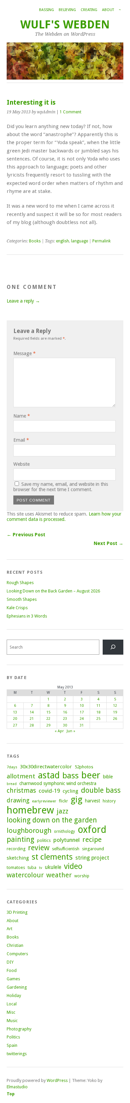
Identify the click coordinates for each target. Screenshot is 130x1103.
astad (49, 775)
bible (108, 776)
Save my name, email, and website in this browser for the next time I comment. (60, 486)
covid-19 (49, 790)
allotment (21, 776)
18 (98, 712)
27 (15, 725)
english (62, 241)
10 (82, 705)
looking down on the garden (52, 820)
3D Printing (17, 912)
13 (15, 712)
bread (12, 784)
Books (35, 241)
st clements (52, 857)
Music (12, 1020)
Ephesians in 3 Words (27, 616)
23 (65, 718)
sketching (18, 858)
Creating (89, 10)
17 (82, 712)
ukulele (53, 867)
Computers (17, 953)
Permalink (101, 241)
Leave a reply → (23, 301)
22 (48, 718)
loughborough (29, 830)
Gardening (17, 987)
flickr (63, 801)
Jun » (71, 731)
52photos (84, 766)
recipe (92, 840)
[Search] (113, 647)
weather (59, 875)
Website (21, 464)
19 (115, 712)
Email (21, 440)
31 (82, 725)
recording (16, 848)
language (79, 241)
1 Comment (70, 112)
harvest (92, 800)
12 (115, 705)
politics (44, 840)
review (38, 848)
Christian (15, 945)
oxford (92, 829)
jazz (62, 811)
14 (32, 712)
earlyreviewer (44, 801)
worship (81, 876)
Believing (67, 10)
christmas (21, 790)
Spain (12, 1045)
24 (82, 718)
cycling (70, 791)
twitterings (17, 1053)
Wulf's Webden (65, 24)
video (73, 866)
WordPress (57, 1080)
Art (9, 928)
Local (12, 1003)
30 (65, 725)
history (109, 800)
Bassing (46, 10)
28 (32, 725)
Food (12, 970)
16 (65, 712)
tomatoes (16, 867)
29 (48, 725)
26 (115, 718)
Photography (19, 1028)
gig (76, 799)
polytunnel (66, 840)
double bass (101, 790)
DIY (10, 962)
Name (21, 416)
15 (48, 712)
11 (98, 705)
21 (32, 718)
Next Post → (108, 543)
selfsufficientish (65, 849)
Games (13, 978)
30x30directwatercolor (46, 767)
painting (20, 839)
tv (40, 868)
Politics (13, 1036)
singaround (93, 848)
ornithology (64, 831)
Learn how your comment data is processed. (64, 516)
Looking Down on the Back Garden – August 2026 (53, 590)
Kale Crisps (17, 607)
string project (92, 857)
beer (90, 775)
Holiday (14, 995)
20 (15, 718)
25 (98, 718)
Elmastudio (17, 1086)
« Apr (59, 731)
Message (24, 353)
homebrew (30, 810)
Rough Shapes (20, 582)
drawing (18, 800)
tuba (32, 867)
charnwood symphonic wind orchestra (57, 783)
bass (70, 775)
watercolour (25, 875)
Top (11, 1093)
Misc (11, 1012)
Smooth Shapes (22, 599)
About (108, 10)
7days (12, 767)
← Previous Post (26, 534)
